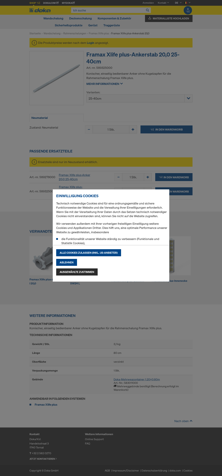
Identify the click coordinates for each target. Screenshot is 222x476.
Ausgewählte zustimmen (77, 272)
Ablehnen (67, 262)
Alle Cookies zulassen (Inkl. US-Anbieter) (89, 252)
